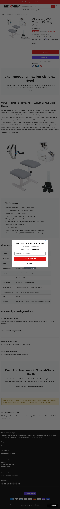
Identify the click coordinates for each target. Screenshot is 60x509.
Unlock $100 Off (30, 259)
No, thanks (30, 263)
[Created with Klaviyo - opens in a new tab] (30, 268)
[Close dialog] (45, 242)
